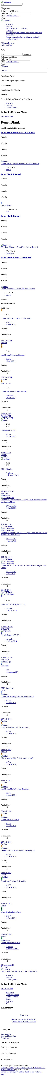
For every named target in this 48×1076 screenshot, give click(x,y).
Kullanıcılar (10, 35)
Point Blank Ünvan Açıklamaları (13, 355)
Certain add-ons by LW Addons (21, 1072)
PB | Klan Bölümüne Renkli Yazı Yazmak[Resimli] (19, 247)
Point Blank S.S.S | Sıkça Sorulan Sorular (16, 318)
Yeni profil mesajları (23, 33)
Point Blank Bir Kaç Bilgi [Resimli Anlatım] (17, 697)
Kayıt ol (4, 70)
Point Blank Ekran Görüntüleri (16, 257)
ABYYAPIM (6, 416)
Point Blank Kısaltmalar (10, 820)
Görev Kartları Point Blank (11, 912)
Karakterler (5, 666)
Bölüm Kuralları (7, 469)
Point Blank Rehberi (11, 174)
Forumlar (9, 26)
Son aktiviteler (36, 33)
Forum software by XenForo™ (23, 1068)
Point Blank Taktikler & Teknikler (13, 881)
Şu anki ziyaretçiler (13, 37)
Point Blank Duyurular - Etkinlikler (18, 132)
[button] (3, 18)
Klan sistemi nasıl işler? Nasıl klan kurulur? (17, 758)
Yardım (8, 999)
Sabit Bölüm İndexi (8, 430)
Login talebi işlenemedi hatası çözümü (15, 727)
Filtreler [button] (4, 299)
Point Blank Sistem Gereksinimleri (13, 392)
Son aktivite (5, 1038)
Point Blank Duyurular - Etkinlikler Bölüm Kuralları (20, 164)
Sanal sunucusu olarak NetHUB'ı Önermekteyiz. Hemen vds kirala (24, 1020)
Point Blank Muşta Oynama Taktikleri (15, 789)
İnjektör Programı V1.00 (10, 635)
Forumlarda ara (21, 28)
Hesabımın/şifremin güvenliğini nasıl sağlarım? (18, 850)
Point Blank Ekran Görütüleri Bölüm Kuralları (18, 289)
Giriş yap (4, 66)
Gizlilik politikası (12, 997)
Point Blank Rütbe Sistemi (10, 943)
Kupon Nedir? (6, 205)
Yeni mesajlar (10, 28)
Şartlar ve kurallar (12, 995)
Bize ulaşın (10, 993)
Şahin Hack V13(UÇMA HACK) (13, 604)
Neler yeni (9, 31)
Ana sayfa (9, 24)
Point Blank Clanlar (10, 216)
